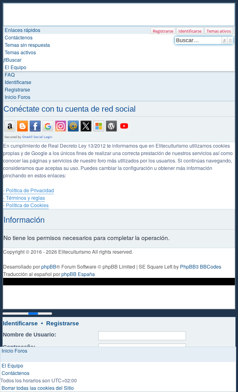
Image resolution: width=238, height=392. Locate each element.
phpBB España (78, 274)
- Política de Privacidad (28, 190)
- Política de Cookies (26, 205)
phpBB (48, 266)
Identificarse (189, 31)
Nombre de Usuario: (29, 335)
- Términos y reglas (24, 197)
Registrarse (163, 31)
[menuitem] (18, 37)
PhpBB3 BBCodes (200, 266)
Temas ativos (219, 31)
